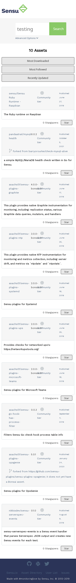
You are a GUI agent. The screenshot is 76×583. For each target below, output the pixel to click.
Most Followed (38, 69)
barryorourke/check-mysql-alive (48, 151)
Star (66, 122)
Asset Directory (31, 572)
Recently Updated (38, 78)
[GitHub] (29, 564)
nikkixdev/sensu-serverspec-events (19, 514)
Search (58, 29)
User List (52, 572)
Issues (65, 572)
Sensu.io (12, 572)
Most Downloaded (38, 61)
